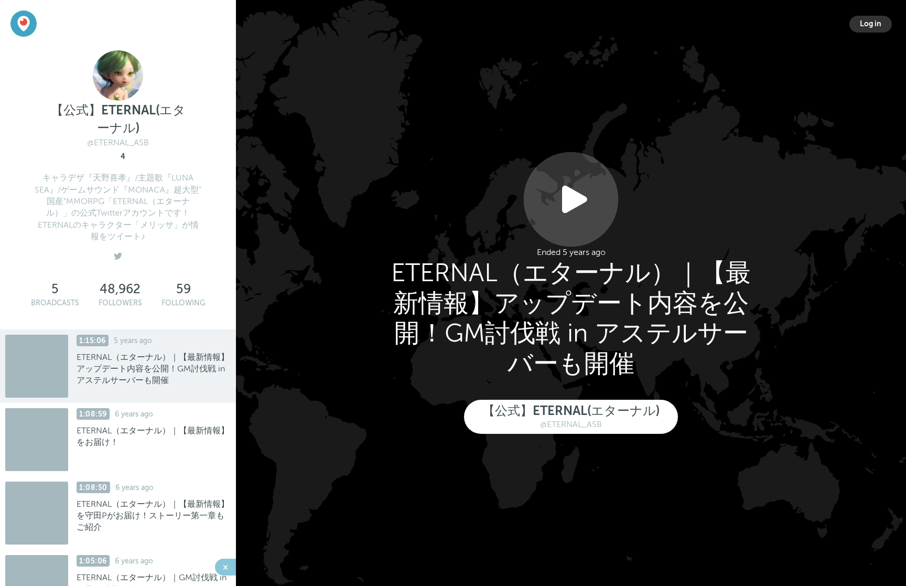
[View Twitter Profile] (118, 254)
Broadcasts (55, 303)
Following (183, 303)
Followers (120, 303)
